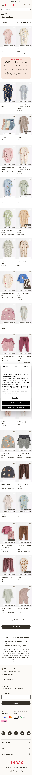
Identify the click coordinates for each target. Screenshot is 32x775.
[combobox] (16, 9)
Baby (2, 14)
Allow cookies (16, 403)
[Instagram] (3, 733)
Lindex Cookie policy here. (9, 393)
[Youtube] (22, 733)
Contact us (8, 767)
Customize (15, 398)
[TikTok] (16, 733)
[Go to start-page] (10, 5)
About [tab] (26, 366)
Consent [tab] (5, 366)
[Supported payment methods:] (16, 719)
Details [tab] (16, 366)
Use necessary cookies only (16, 407)
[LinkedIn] (29, 733)
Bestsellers (9, 14)
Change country (18, 771)
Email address (6, 693)
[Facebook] (10, 733)
